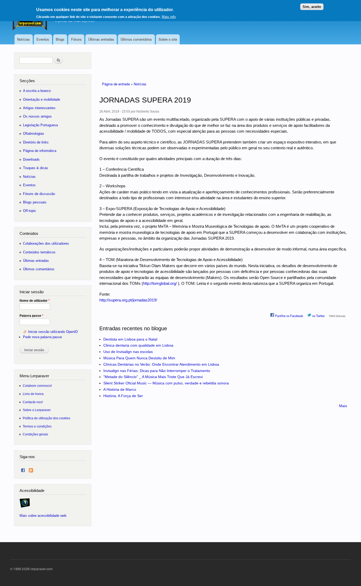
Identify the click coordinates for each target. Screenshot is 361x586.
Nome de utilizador (35, 301)
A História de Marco (119, 389)
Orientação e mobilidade (41, 99)
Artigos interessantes (39, 108)
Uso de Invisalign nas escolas (128, 352)
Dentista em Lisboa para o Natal (130, 339)
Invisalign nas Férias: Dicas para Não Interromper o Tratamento (156, 371)
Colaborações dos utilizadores (46, 243)
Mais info (169, 17)
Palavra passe (31, 316)
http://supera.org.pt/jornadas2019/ (128, 300)
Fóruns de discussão (39, 194)
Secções (27, 80)
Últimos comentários (136, 39)
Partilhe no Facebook (288, 316)
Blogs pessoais (35, 202)
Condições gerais (35, 434)
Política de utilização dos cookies (46, 418)
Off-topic (29, 211)
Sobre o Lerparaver (37, 410)
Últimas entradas (101, 39)
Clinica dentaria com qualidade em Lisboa (138, 345)
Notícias (23, 39)
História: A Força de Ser (123, 396)
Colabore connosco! (37, 385)
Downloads (31, 159)
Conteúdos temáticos (39, 252)
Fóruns (76, 39)
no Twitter (318, 316)
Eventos (42, 39)
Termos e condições (37, 426)
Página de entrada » (118, 83)
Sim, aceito (312, 7)
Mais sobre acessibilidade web (43, 516)
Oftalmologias (33, 134)
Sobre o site (168, 39)
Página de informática (39, 151)
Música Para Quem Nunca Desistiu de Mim (139, 358)
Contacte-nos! (33, 402)
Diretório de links (36, 142)
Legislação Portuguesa (40, 125)
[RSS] (31, 469)
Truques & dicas (35, 168)
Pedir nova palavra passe (42, 337)
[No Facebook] (23, 469)
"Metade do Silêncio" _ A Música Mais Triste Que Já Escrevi (153, 377)
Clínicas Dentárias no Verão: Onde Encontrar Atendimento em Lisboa (161, 364)
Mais (343, 406)
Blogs (60, 39)
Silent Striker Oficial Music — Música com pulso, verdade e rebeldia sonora (166, 383)
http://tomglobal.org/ (160, 283)
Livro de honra (33, 394)
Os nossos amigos (37, 116)
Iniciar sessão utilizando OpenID (53, 332)
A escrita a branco (37, 91)
